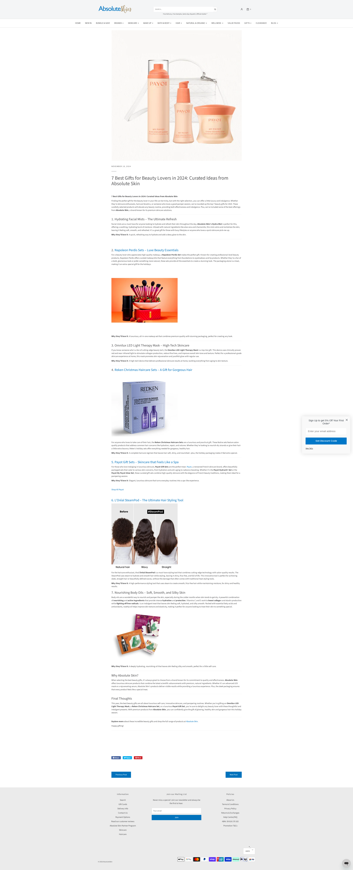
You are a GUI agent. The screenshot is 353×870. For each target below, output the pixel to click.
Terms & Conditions (230, 804)
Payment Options (122, 817)
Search (123, 800)
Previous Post (121, 774)
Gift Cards (123, 804)
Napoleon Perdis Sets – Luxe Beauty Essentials (146, 250)
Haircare (122, 834)
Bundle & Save (103, 23)
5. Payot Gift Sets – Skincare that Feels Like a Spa (145, 462)
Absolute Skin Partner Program (123, 825)
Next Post (234, 774)
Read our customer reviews (122, 821)
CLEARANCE (261, 23)
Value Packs (234, 23)
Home (78, 23)
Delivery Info (122, 808)
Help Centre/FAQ (230, 817)
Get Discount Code (326, 441)
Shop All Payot (117, 489)
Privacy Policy (230, 808)
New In (88, 23)
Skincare (122, 830)
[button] (249, 851)
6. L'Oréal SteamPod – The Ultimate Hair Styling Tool (147, 500)
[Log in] (241, 9)
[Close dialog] (346, 419)
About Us (230, 800)
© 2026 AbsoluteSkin (105, 862)
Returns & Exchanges (230, 812)
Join (176, 817)
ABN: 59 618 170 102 (230, 821)
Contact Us (123, 812)
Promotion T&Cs (230, 825)
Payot (189, 466)
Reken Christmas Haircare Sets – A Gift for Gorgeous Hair (153, 369)
